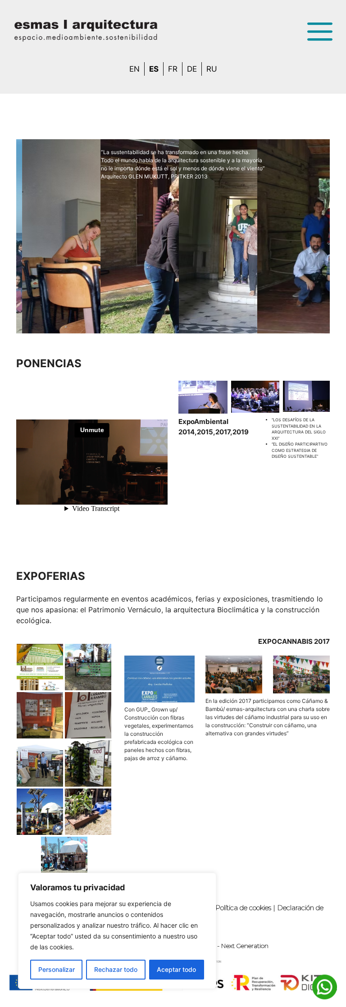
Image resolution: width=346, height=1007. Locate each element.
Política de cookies (243, 907)
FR (173, 68)
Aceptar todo (176, 969)
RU (211, 68)
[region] (117, 931)
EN (134, 68)
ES (154, 68)
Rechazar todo (115, 969)
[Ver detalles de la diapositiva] (53, 236)
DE (192, 68)
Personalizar (56, 969)
